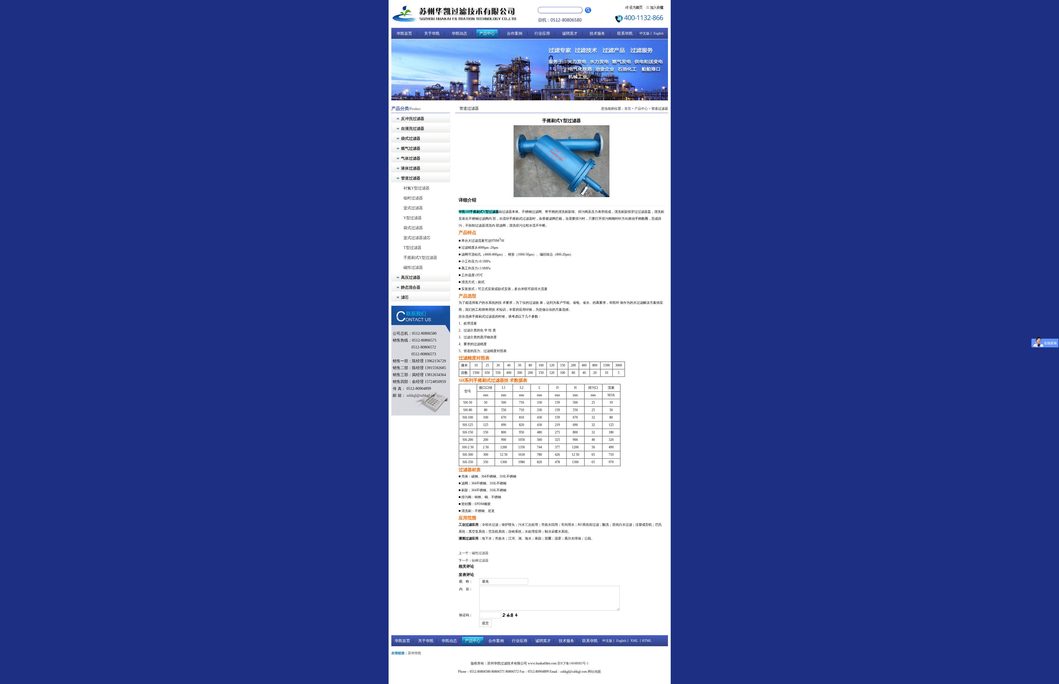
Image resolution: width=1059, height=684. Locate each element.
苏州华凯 (414, 653)
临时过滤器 (411, 198)
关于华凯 (432, 33)
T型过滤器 (410, 248)
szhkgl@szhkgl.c (419, 395)
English (658, 33)
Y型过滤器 (411, 218)
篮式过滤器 (411, 208)
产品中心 (487, 33)
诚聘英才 (569, 33)
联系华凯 (625, 33)
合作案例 (514, 33)
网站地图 (594, 672)
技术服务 (597, 33)
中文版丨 (646, 33)
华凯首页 (404, 33)
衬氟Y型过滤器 (414, 188)
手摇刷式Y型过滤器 (418, 258)
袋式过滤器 (411, 228)
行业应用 (542, 33)
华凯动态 (459, 33)
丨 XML (632, 641)
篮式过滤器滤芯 (415, 238)
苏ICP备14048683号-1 (573, 663)
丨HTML (644, 641)
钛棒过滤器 (480, 560)
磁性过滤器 (411, 267)
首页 (627, 109)
